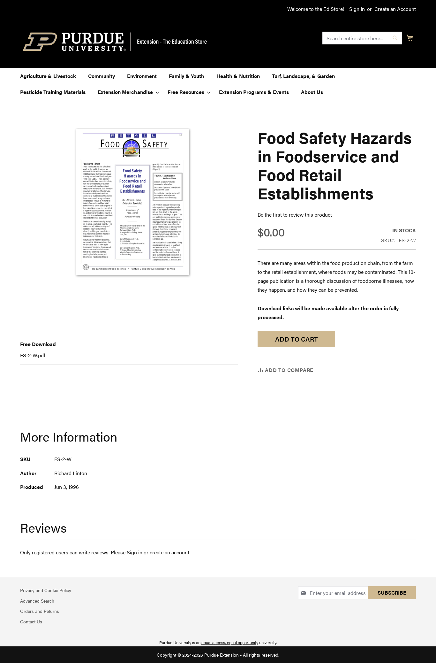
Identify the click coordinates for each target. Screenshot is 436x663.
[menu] (218, 84)
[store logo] (118, 42)
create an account (169, 552)
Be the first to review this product (295, 214)
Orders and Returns (39, 611)
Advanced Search (37, 600)
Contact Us (31, 621)
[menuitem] (48, 76)
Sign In (357, 8)
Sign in (134, 552)
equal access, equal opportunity (229, 642)
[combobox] (362, 38)
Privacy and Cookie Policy (45, 590)
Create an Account (395, 8)
